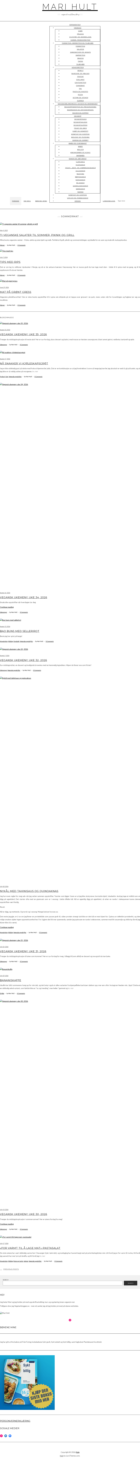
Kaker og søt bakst (78, 159)
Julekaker (80, 171)
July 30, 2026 (4, 886)
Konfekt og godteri (80, 134)
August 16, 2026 (5, 593)
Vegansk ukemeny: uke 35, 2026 (23, 334)
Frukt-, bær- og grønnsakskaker (80, 168)
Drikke (78, 201)
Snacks (80, 58)
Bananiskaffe (10, 980)
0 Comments (21, 245)
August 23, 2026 (5, 330)
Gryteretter (80, 82)
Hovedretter (78, 67)
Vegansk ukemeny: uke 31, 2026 (23, 951)
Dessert (77, 116)
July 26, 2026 (4, 947)
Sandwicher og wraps (80, 52)
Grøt (80, 31)
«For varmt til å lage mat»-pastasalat (30, 1248)
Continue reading (7, 607)
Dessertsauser (80, 122)
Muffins (80, 174)
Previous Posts (11, 1269)
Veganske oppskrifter (15, 376)
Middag (10, 641)
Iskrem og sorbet (80, 140)
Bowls (80, 70)
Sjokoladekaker (80, 186)
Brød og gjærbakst (78, 143)
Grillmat (80, 79)
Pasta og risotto (80, 91)
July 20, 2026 (4, 976)
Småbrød (80, 155)
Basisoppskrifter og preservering (80, 107)
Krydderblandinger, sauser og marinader (77, 104)
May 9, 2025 (4, 230)
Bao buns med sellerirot (19, 631)
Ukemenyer (3, 344)
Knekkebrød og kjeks (80, 152)
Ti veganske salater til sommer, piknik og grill (37, 235)
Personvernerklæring (15, 1421)
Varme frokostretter (80, 40)
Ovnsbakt (80, 85)
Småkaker (80, 189)
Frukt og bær (80, 128)
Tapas (80, 61)
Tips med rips (10, 262)
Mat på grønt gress (15, 292)
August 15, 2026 (5, 626)
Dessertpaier (80, 119)
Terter (80, 192)
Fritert (80, 76)
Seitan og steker (80, 97)
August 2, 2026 (4, 655)
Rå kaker (80, 183)
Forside (15, 201)
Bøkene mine (41, 201)
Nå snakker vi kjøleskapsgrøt (24, 363)
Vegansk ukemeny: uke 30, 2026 (23, 1214)
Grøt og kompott (80, 131)
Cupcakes (80, 162)
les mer (35, 371)
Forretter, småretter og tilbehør (77, 43)
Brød (80, 146)
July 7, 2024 (4, 257)
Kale (77, 1452)
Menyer (2, 245)
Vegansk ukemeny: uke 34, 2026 (23, 597)
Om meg (27, 201)
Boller (80, 149)
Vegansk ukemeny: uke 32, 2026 (23, 660)
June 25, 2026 (4, 287)
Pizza (80, 94)
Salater (80, 49)
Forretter (80, 46)
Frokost (77, 28)
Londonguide (109, 201)
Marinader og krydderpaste (80, 110)
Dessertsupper (80, 125)
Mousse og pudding (80, 137)
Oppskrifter (75, 25)
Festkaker (80, 165)
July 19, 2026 (4, 1209)
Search (5, 1280)
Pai (80, 88)
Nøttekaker (80, 177)
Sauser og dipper (80, 113)
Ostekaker (80, 180)
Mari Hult (70, 7)
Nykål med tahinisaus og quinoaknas (29, 891)
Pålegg (80, 34)
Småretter (80, 55)
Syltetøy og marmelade (80, 37)
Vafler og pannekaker (77, 198)
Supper (80, 101)
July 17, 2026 (4, 1243)
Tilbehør (80, 64)
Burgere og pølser (80, 73)
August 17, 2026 (5, 359)
